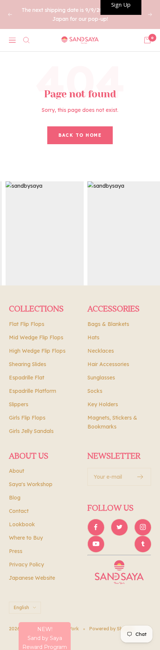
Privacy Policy (26, 564)
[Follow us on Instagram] (142, 527)
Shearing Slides (27, 364)
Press (15, 551)
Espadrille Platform (32, 391)
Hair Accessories (108, 364)
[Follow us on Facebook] (95, 527)
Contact (19, 511)
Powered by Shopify (111, 628)
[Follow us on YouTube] (95, 544)
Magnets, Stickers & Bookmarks (112, 422)
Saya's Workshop (30, 484)
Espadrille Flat (26, 377)
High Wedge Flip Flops (37, 350)
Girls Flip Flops (27, 417)
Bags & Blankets (108, 324)
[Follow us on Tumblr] (142, 544)
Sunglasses (101, 377)
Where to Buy (26, 537)
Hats (93, 337)
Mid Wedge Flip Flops (36, 337)
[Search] (26, 40)
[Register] (140, 476)
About (16, 471)
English (21, 607)
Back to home (80, 135)
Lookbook (22, 524)
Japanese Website (32, 578)
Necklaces (100, 350)
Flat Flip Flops (26, 324)
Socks (94, 391)
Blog (14, 497)
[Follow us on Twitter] (119, 527)
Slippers (18, 404)
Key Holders (102, 404)
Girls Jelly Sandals (31, 431)
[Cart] (147, 40)
